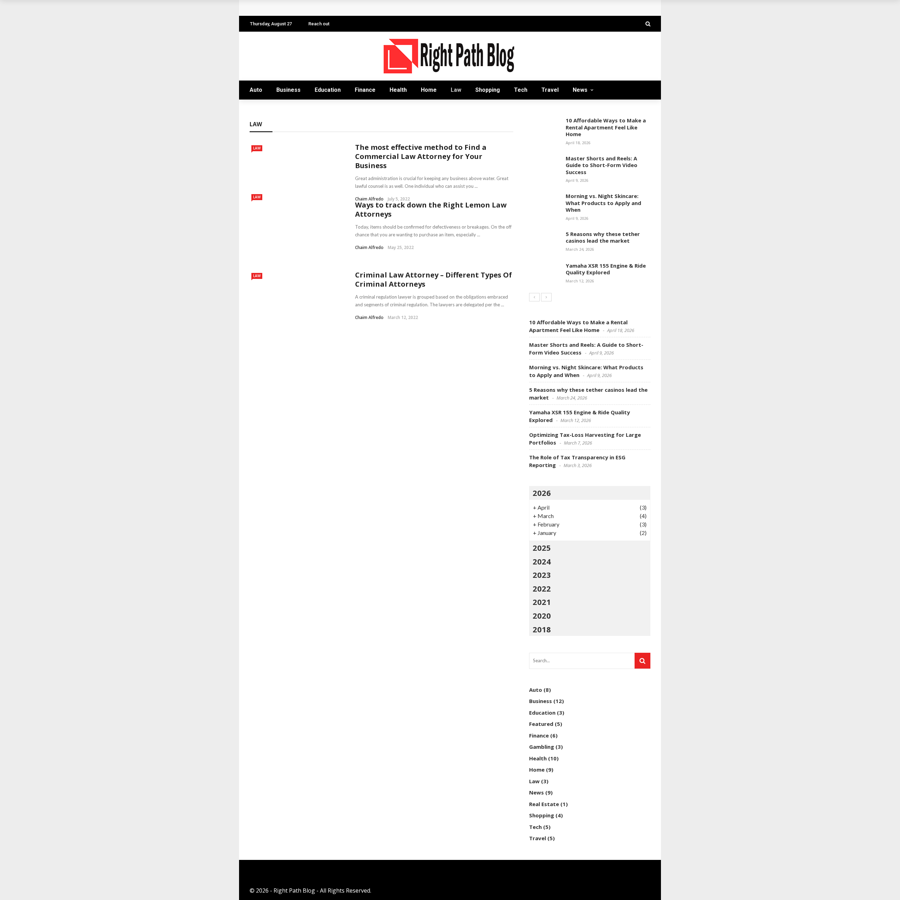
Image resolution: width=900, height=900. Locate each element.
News (580, 90)
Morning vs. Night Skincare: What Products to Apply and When (603, 202)
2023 (542, 574)
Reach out (318, 23)
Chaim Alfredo (369, 247)
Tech (520, 90)
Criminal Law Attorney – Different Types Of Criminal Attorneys (433, 279)
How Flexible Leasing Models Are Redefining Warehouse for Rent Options (356, 8)
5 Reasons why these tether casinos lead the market (603, 237)
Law (456, 90)
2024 (542, 561)
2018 (542, 629)
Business (288, 90)
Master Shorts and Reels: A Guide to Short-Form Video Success (601, 165)
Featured (541, 723)
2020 (542, 615)
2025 (542, 547)
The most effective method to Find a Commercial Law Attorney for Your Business (421, 156)
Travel (550, 90)
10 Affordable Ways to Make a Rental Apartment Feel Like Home (606, 127)
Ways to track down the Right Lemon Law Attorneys (431, 209)
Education (328, 90)
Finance (365, 90)
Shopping (487, 90)
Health (398, 90)
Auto (256, 90)
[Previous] (534, 297)
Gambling (541, 746)
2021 (542, 601)
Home (429, 90)
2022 (542, 588)
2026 (542, 492)
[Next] (546, 297)
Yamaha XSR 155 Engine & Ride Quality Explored (606, 269)
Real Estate (544, 804)
